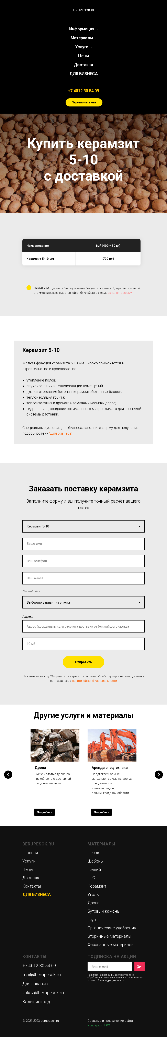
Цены (83, 55)
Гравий (94, 869)
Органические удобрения (112, 927)
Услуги (29, 861)
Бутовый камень (103, 911)
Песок (93, 852)
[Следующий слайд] (159, 775)
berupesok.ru (50, 1021)
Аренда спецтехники (110, 767)
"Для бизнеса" (61, 433)
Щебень (95, 861)
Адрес (27, 616)
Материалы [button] (82, 37)
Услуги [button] (82, 46)
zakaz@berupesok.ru (43, 992)
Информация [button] (82, 28)
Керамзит (97, 886)
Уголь (93, 894)
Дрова (40, 767)
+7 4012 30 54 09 (83, 90)
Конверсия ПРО (99, 1025)
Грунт (93, 919)
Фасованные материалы (111, 944)
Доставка (83, 64)
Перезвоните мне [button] (84, 102)
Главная (30, 852)
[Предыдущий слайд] (8, 775)
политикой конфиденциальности (94, 680)
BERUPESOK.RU (38, 844)
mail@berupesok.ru (41, 974)
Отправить (83, 662)
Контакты (31, 886)
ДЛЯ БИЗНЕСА (83, 73)
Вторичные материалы (109, 936)
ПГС (91, 877)
